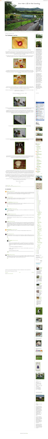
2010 (37, 252)
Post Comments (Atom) (10, 273)
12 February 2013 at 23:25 (15, 240)
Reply (7, 194)
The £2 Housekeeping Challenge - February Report (39, 213)
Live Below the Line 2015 (34, 31)
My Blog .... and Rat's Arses (41, 284)
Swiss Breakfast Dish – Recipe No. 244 (39, 164)
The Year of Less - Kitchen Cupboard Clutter (39, 223)
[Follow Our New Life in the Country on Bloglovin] (38, 264)
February (38, 211)
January (38, 248)
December (38, 200)
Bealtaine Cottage (38, 166)
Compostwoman (10, 240)
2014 (37, 198)
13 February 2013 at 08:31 (12, 254)
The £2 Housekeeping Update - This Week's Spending (39, 229)
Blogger (27, 433)
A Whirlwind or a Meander (39, 234)
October (38, 202)
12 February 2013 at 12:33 (15, 202)
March (38, 210)
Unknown (8, 191)
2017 (37, 195)
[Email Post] (11, 185)
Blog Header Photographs (16, 31)
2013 (37, 199)
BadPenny (8, 254)
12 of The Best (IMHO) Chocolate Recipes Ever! (39, 161)
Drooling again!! (38, 247)
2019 (37, 193)
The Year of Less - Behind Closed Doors (39, 238)
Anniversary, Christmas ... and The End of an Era (41, 268)
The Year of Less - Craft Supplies (39, 217)
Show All (41, 173)
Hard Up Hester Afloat (39, 151)
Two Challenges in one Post (39, 235)
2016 (37, 196)
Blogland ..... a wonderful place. (39, 225)
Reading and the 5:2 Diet (39, 227)
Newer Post (6, 272)
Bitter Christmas (38, 144)
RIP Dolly (37, 152)
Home (6, 31)
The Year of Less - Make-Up (39, 245)
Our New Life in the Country (38, 105)
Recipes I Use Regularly (10, 31)
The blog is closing (38, 169)
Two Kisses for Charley (41, 276)
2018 (37, 194)
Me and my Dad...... (41, 290)
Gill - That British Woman (10, 202)
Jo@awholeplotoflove (9, 229)
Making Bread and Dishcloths (39, 214)
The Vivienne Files (39, 146)
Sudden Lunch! (38, 160)
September (38, 203)
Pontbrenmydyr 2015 (22, 31)
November (38, 201)
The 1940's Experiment (39, 163)
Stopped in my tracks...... (38, 232)
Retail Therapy (38, 241)
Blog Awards (38, 246)
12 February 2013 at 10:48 (11, 191)
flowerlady (8, 221)
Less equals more (38, 171)
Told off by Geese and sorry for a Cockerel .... (39, 243)
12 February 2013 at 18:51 (12, 221)
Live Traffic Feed (40, 102)
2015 (37, 197)
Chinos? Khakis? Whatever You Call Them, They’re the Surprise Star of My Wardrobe (39, 148)
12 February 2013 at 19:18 (14, 229)
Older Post (33, 272)
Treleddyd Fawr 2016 (28, 31)
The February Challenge (38, 240)
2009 (37, 253)
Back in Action (38, 224)
